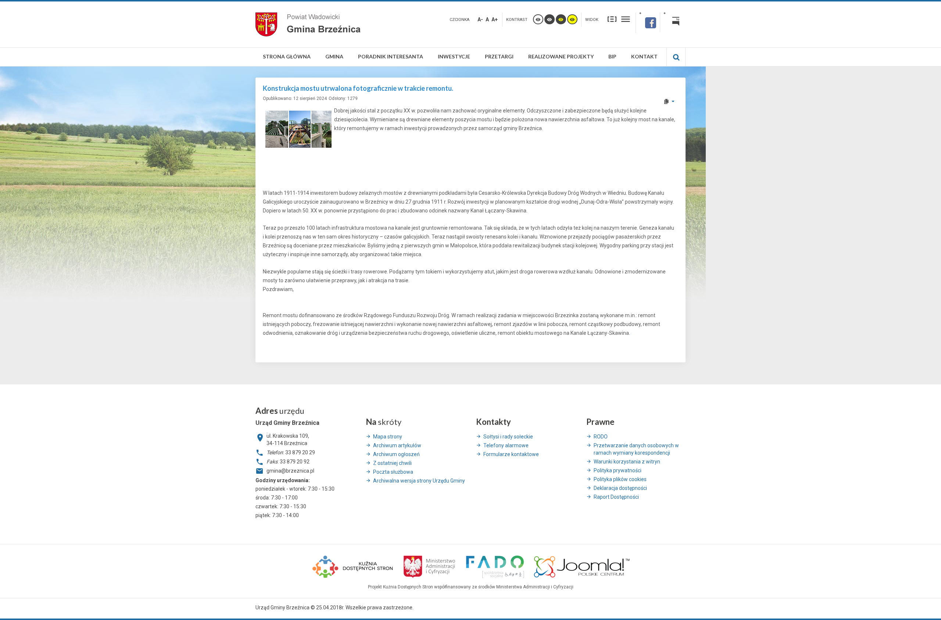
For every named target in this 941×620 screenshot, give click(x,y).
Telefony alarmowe (506, 445)
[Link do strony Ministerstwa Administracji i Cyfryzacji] (430, 566)
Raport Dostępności (616, 497)
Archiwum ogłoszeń (396, 454)
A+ (494, 19)
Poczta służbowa (393, 472)
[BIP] (673, 22)
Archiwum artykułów (397, 445)
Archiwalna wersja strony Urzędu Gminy (419, 481)
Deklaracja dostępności (620, 488)
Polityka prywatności (617, 470)
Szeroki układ (625, 18)
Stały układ (612, 18)
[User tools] (668, 101)
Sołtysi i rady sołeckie (508, 437)
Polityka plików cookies (620, 479)
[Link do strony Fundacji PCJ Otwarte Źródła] (582, 566)
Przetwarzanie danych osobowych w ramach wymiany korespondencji (636, 449)
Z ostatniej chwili (392, 463)
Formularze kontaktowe (511, 454)
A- (480, 19)
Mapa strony (387, 437)
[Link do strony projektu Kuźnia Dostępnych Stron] (353, 566)
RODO (601, 437)
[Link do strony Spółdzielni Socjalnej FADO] (495, 566)
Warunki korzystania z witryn (627, 462)
